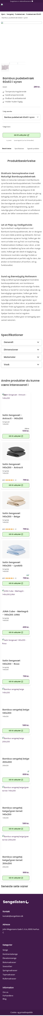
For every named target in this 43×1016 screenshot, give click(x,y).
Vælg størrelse (7, 111)
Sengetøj (10, 14)
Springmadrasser (10, 970)
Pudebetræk (20, 14)
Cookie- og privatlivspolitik (21, 1012)
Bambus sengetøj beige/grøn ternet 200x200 (12, 860)
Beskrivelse (6, 148)
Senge (5, 950)
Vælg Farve (6, 127)
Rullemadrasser (9, 978)
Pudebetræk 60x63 (33, 14)
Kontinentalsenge (10, 954)
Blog (4, 999)
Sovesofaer (7, 966)
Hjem (3, 14)
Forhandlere (8, 995)
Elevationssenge (9, 958)
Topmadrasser (9, 974)
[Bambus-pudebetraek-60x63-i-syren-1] (21, 42)
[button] (15, 632)
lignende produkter (33, 148)
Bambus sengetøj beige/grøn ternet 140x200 (12, 811)
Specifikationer (19, 148)
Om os (5, 992)
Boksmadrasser (9, 962)
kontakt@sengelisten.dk (13, 916)
